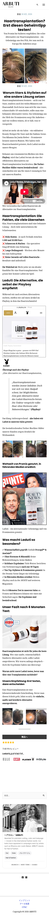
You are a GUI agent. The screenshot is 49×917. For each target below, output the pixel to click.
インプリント (24, 900)
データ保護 (24, 903)
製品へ (25, 736)
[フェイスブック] (23, 877)
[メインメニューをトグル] (44, 5)
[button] (37, 5)
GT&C (24, 907)
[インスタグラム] (26, 877)
